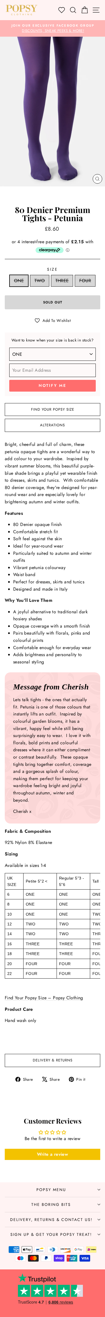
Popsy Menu (51, 1189)
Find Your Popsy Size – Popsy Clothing (44, 998)
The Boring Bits (51, 1204)
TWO (39, 280)
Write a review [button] (52, 1154)
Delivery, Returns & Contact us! (51, 1219)
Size (52, 269)
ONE (19, 280)
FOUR (85, 280)
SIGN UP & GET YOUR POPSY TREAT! (51, 1234)
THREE (62, 280)
